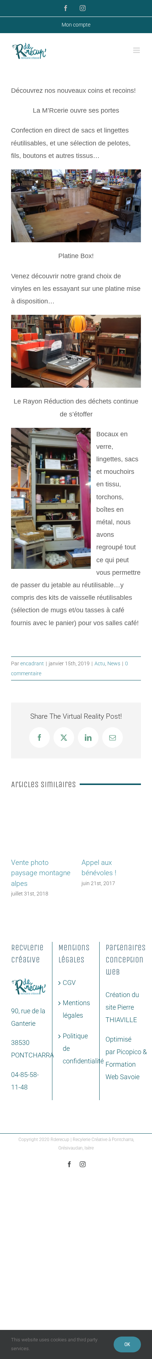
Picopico (129, 1059)
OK (127, 1344)
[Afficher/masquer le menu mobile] (137, 50)
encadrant (32, 663)
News (113, 663)
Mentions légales (76, 1016)
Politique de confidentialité (76, 1055)
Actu (99, 663)
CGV (69, 990)
